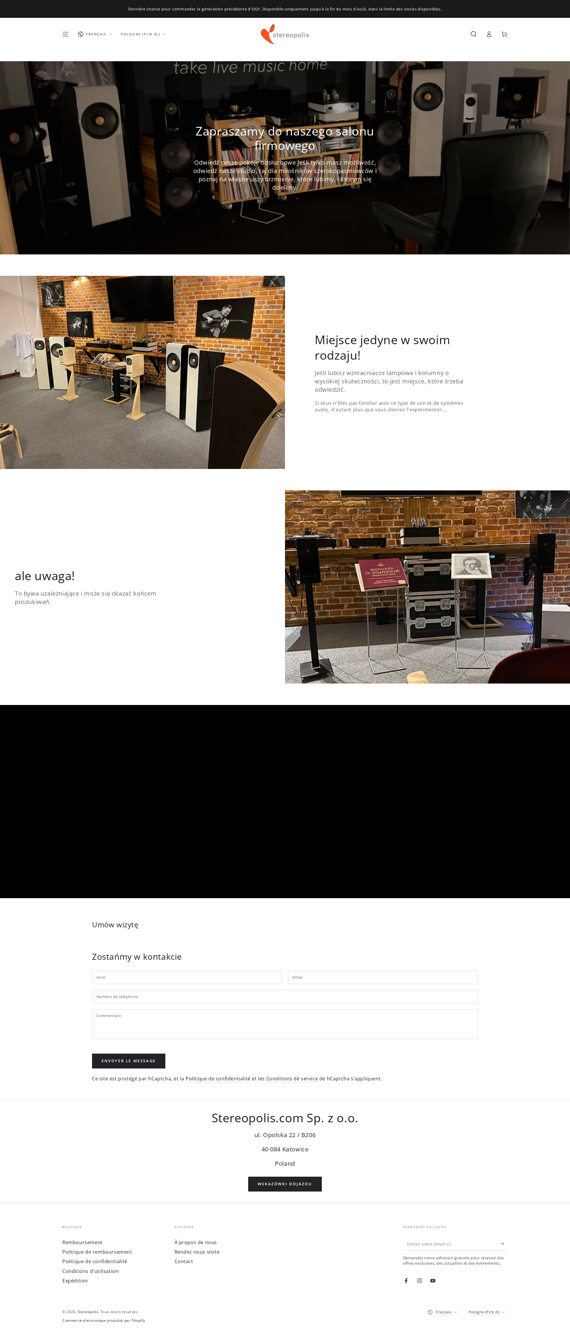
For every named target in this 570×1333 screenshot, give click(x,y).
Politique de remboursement (97, 1252)
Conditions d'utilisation (90, 1271)
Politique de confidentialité (218, 1078)
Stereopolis (88, 1311)
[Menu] (65, 34)
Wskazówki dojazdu (285, 1183)
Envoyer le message (129, 1060)
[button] (473, 34)
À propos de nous (196, 1242)
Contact (184, 1261)
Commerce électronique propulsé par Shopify (103, 1320)
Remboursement (82, 1242)
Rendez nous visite (197, 1252)
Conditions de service (292, 1078)
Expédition (75, 1280)
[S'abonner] (504, 1243)
